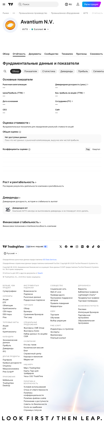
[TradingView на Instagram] (77, 247)
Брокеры (28, 311)
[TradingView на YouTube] (71, 247)
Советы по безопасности (35, 404)
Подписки (28, 294)
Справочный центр (32, 353)
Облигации (8, 305)
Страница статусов (33, 410)
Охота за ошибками (33, 407)
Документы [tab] (35, 53)
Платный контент (58, 338)
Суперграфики (9, 291)
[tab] (15, 71)
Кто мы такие (30, 344)
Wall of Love (55, 292)
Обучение (54, 317)
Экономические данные (10, 341)
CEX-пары (7, 311)
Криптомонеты (9, 308)
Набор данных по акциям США (35, 335)
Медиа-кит (29, 359)
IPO (4, 351)
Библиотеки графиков (88, 292)
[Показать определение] (20, 132)
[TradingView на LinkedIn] (82, 247)
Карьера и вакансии (33, 356)
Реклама (82, 309)
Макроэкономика (11, 369)
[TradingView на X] (61, 247)
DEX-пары (7, 314)
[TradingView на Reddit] (98, 247)
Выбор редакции (58, 320)
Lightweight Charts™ (87, 295)
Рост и (19, 182)
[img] (45, 29)
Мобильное (8, 380)
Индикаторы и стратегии (61, 329)
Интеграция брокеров (88, 312)
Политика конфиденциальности (34, 394)
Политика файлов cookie (35, 398)
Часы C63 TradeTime (33, 376)
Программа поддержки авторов (61, 299)
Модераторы (56, 306)
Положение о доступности (36, 401)
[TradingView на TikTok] (93, 247)
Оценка (15, 122)
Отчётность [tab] (19, 53)
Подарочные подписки (34, 300)
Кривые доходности (12, 363)
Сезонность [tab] (96, 53)
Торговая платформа (88, 301)
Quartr (40, 273)
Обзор (27, 308)
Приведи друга (57, 295)
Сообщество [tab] (51, 53)
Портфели (7, 360)
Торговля (54, 314)
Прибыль (7, 345)
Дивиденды (8, 348)
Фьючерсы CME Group (34, 328)
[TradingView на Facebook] (66, 247)
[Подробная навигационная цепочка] (14, 13)
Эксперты (54, 332)
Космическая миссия (33, 347)
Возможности (30, 291)
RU (70, 4)
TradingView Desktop (8, 384)
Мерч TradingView (32, 368)
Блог (26, 350)
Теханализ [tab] (67, 53)
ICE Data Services (49, 260)
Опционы (7, 366)
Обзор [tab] (6, 53)
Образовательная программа (86, 321)
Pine (4, 317)
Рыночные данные (32, 297)
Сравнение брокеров (33, 314)
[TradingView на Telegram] (88, 247)
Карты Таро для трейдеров (31, 372)
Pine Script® (8, 371)
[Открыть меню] (4, 4)
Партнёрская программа (84, 316)
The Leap (28, 317)
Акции (5, 299)
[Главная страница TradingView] (10, 4)
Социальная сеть (58, 289)
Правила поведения (59, 303)
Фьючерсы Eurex (31, 331)
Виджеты (82, 289)
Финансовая (21, 222)
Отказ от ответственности (36, 390)
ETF (4, 302)
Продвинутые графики (88, 298)
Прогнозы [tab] (81, 53)
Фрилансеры (56, 335)
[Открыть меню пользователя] (78, 4)
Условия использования (35, 387)
